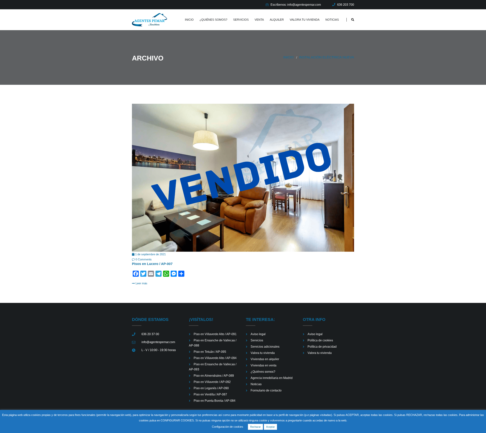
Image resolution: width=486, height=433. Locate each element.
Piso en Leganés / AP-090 (211, 388)
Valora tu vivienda (305, 19)
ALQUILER (277, 19)
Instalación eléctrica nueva (326, 57)
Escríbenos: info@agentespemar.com (296, 4)
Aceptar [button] (270, 426)
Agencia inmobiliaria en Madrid (272, 378)
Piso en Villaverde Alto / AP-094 (215, 358)
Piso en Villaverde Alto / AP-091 (215, 334)
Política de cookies (320, 340)
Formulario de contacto (266, 390)
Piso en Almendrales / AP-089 (214, 375)
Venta (259, 19)
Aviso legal (258, 334)
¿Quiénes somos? (213, 19)
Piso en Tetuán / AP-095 (210, 351)
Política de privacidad (322, 346)
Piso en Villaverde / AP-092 (212, 381)
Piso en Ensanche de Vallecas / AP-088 (212, 343)
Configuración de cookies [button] (227, 426)
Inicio (189, 19)
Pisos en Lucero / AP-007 (152, 264)
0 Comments (143, 259)
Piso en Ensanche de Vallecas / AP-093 (212, 367)
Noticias (332, 19)
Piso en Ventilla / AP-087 (210, 394)
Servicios (241, 19)
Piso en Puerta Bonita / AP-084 (214, 400)
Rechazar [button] (255, 426)
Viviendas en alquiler (265, 359)
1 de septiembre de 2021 (150, 254)
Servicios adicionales (265, 346)
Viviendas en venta (263, 365)
